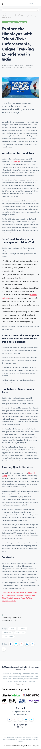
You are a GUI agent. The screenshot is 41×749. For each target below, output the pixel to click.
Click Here (20, 727)
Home (3, 14)
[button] (32, 3)
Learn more (20, 684)
